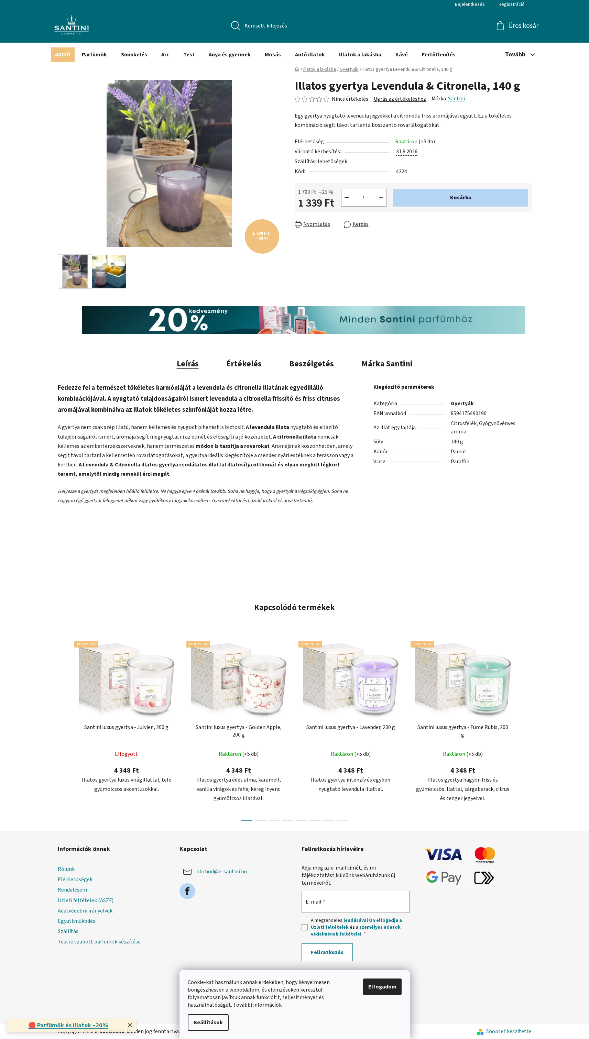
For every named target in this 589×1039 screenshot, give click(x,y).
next (526, 728)
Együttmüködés (76, 921)
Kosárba (460, 197)
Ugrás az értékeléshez (400, 99)
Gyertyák (462, 403)
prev (63, 728)
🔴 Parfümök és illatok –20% (68, 1025)
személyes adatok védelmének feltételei (356, 931)
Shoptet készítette (509, 1031)
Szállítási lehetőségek (321, 161)
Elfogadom (382, 987)
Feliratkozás (327, 952)
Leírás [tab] (188, 364)
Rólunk (66, 869)
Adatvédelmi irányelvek (85, 911)
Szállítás (68, 931)
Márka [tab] (387, 364)
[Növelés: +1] (381, 197)
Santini (456, 98)
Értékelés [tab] (244, 364)
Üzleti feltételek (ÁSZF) (85, 900)
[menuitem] (63, 54)
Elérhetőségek (75, 879)
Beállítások (208, 1022)
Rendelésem (72, 890)
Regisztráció (512, 4)
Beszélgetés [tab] (311, 364)
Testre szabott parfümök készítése (99, 942)
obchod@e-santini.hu (221, 871)
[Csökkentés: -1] (346, 197)
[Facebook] (187, 891)
